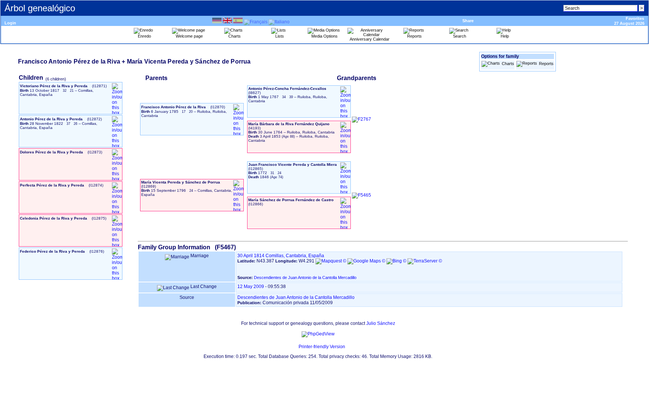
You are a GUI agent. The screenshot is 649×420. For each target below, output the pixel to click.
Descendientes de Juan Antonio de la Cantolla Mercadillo (305, 277)
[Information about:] (295, 346)
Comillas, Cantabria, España (295, 255)
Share (468, 20)
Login (10, 23)
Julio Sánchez (380, 323)
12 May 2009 (250, 286)
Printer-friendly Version (322, 346)
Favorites (635, 18)
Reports (546, 63)
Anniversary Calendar (369, 39)
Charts (508, 63)
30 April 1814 (250, 255)
